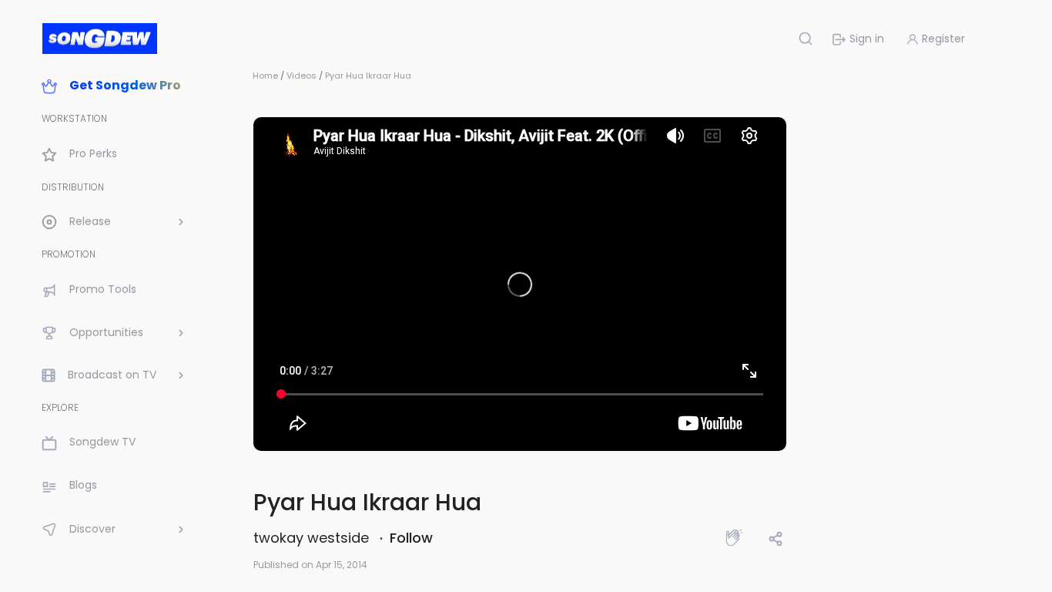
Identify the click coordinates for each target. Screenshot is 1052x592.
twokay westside (313, 537)
